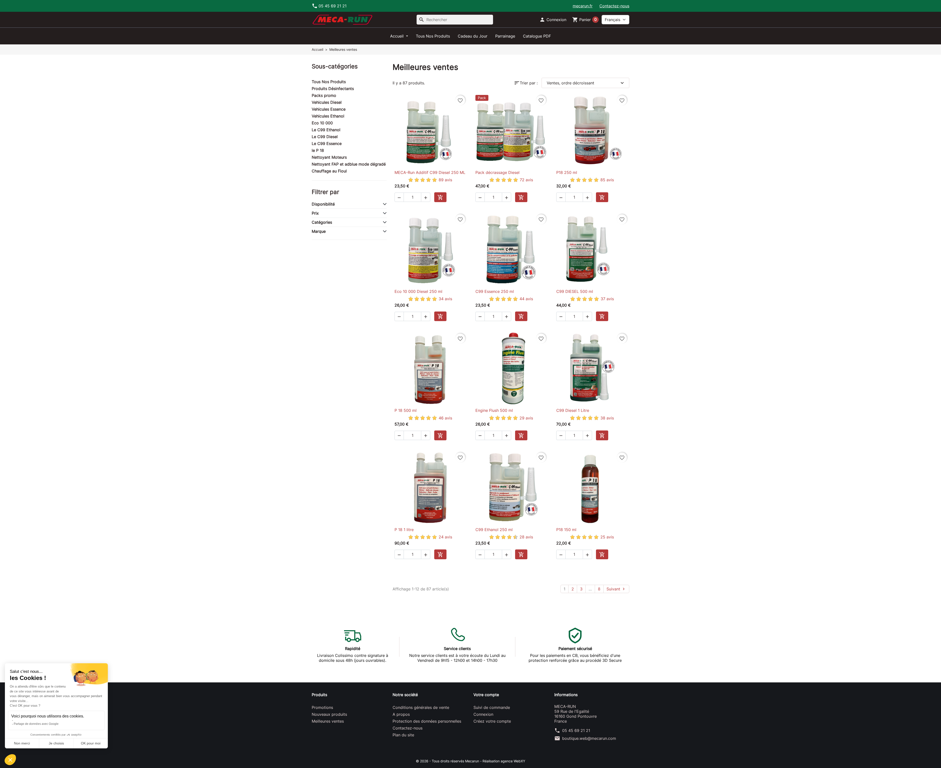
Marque (319, 231)
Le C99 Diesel (325, 136)
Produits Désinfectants (333, 88)
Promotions (322, 707)
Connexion (483, 714)
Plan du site (403, 734)
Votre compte (486, 694)
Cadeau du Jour (472, 36)
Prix (315, 213)
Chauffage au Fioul (329, 171)
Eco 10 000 (322, 122)
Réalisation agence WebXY (504, 761)
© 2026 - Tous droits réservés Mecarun (448, 761)
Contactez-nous (614, 5)
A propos (401, 714)
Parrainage (505, 36)
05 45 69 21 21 (576, 730)
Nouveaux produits (329, 714)
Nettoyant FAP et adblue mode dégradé (349, 164)
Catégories (322, 222)
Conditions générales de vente (421, 707)
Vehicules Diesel (327, 102)
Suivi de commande (491, 707)
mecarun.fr (583, 5)
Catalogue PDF (537, 36)
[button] (552, 19)
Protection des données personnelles (427, 721)
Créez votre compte (492, 721)
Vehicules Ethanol (328, 116)
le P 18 (318, 150)
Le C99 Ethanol (326, 129)
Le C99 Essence (327, 143)
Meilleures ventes (328, 721)
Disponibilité (323, 204)
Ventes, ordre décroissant (586, 83)
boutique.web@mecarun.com (589, 738)
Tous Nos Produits (433, 36)
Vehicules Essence (329, 109)
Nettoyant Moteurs (329, 157)
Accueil (397, 36)
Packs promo (324, 95)
